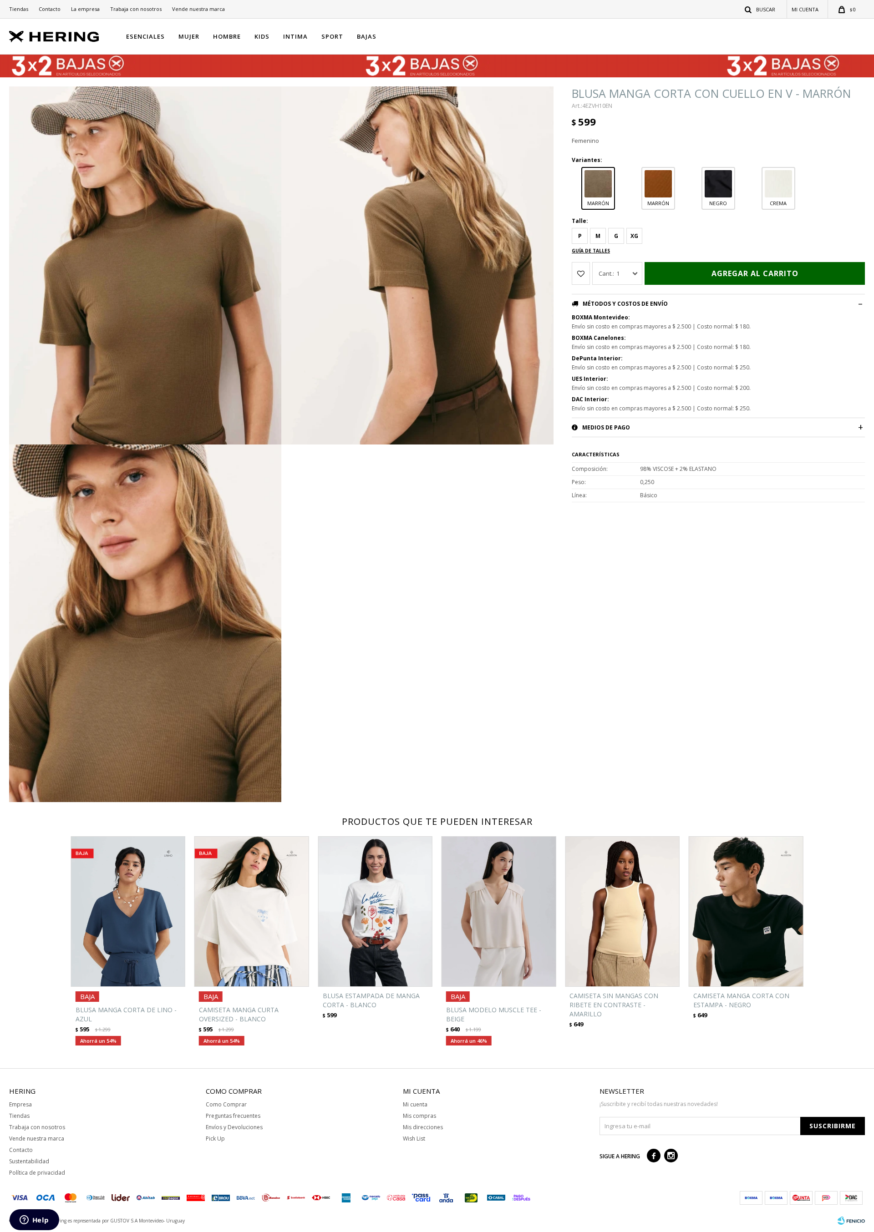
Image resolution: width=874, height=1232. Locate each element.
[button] (760, 9)
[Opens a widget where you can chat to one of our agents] (34, 1220)
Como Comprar (226, 1104)
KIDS (261, 36)
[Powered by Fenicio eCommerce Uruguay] (851, 1220)
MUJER (188, 36)
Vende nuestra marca (198, 8)
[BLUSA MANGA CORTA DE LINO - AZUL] (128, 911)
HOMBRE (227, 36)
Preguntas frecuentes (233, 1116)
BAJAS (366, 36)
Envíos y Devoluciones (234, 1127)
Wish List (414, 1138)
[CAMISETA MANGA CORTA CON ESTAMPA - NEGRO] (746, 911)
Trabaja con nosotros (136, 8)
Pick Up (215, 1138)
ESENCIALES (145, 36)
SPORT (332, 36)
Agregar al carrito (754, 273)
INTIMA (295, 36)
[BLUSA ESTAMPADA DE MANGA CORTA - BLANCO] (375, 911)
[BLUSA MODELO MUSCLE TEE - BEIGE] (499, 911)
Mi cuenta (415, 1104)
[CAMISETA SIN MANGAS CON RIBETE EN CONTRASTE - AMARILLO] (622, 911)
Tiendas (18, 8)
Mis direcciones (423, 1127)
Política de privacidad (37, 1172)
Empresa (20, 1104)
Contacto (50, 8)
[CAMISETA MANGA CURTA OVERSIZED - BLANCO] (251, 911)
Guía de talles (591, 250)
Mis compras (419, 1116)
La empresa (85, 8)
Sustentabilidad (29, 1161)
